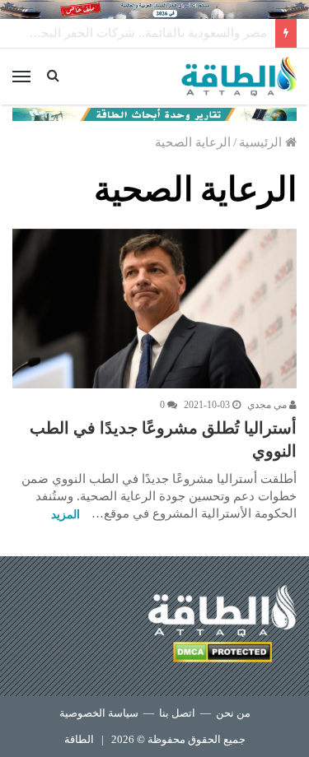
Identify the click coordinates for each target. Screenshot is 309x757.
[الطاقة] (239, 76)
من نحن (233, 713)
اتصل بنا (177, 713)
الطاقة (79, 739)
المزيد (65, 515)
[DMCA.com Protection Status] (222, 654)
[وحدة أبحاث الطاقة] (154, 112)
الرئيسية (262, 142)
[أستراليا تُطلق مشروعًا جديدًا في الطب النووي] (154, 308)
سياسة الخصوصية (98, 713)
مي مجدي (268, 405)
